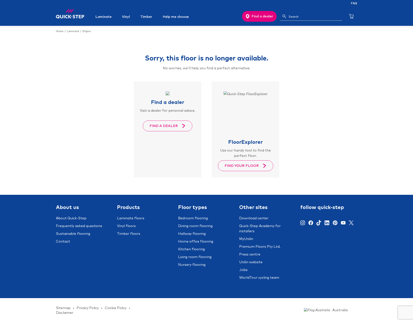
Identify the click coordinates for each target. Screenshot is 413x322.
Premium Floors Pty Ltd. (259, 246)
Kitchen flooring (191, 249)
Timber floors (128, 233)
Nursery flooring (191, 264)
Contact (63, 241)
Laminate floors (130, 218)
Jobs (243, 270)
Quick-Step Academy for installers (260, 228)
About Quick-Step (71, 218)
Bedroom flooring (193, 218)
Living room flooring (194, 257)
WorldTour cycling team (259, 277)
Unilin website (250, 262)
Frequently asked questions (79, 226)
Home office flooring (195, 241)
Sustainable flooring (73, 233)
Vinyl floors (126, 226)
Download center (253, 218)
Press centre (249, 254)
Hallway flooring (192, 233)
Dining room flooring (195, 226)
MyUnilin (246, 239)
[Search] (284, 16)
